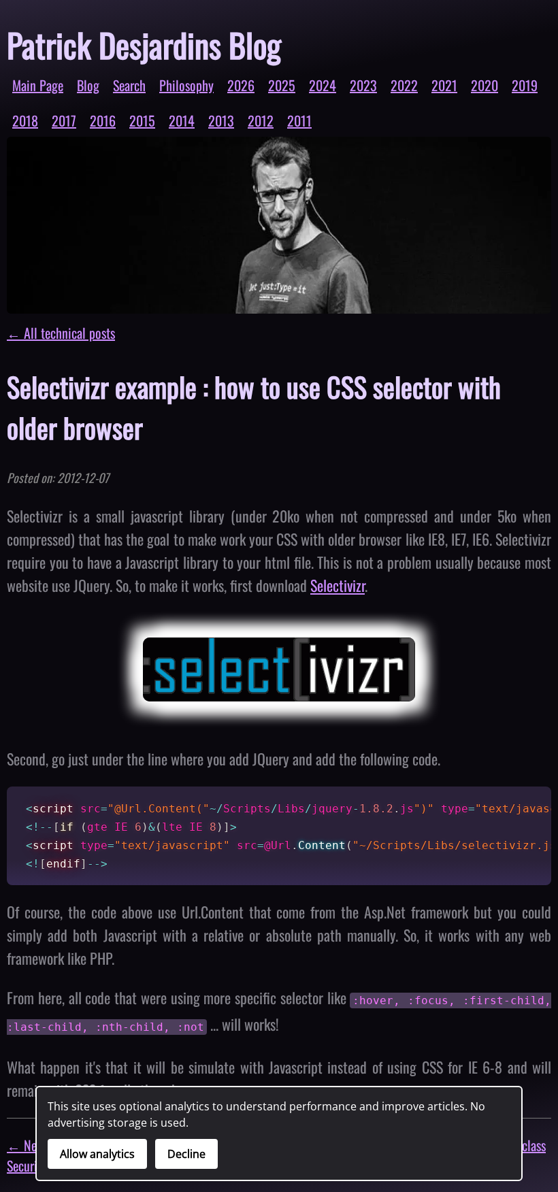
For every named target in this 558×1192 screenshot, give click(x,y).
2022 (404, 85)
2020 (484, 85)
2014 (182, 120)
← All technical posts (61, 332)
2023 (363, 85)
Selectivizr (337, 585)
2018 (25, 120)
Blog (88, 85)
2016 (103, 120)
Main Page (37, 85)
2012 (261, 120)
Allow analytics (97, 1153)
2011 (299, 120)
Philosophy (186, 85)
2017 (64, 120)
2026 (241, 85)
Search (129, 85)
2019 (525, 85)
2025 (281, 85)
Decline (186, 1153)
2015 (142, 120)
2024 (322, 85)
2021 (444, 85)
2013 (221, 120)
